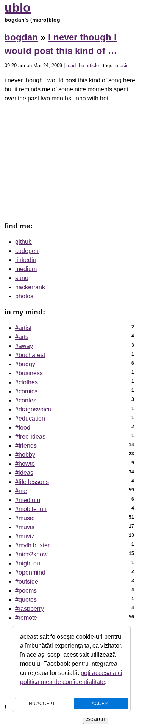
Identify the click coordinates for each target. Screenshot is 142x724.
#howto (25, 464)
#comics (26, 391)
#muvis (24, 527)
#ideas (24, 473)
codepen (27, 251)
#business (29, 373)
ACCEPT (101, 703)
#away (24, 346)
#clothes (26, 382)
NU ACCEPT (42, 703)
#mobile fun (31, 509)
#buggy (25, 364)
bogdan (21, 37)
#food (22, 427)
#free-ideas (30, 436)
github (23, 242)
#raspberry (29, 608)
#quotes (26, 599)
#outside (26, 581)
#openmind (30, 572)
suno (21, 278)
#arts (21, 337)
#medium (27, 500)
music (122, 65)
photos (24, 296)
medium (26, 269)
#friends (26, 445)
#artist (23, 328)
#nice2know (31, 554)
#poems (26, 590)
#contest (26, 400)
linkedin (25, 260)
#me (21, 491)
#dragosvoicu (33, 409)
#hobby (25, 454)
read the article (82, 65)
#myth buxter (32, 545)
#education (30, 418)
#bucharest (30, 355)
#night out (28, 563)
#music (24, 518)
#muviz (24, 536)
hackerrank (30, 287)
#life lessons (32, 482)
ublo (18, 7)
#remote (26, 618)
